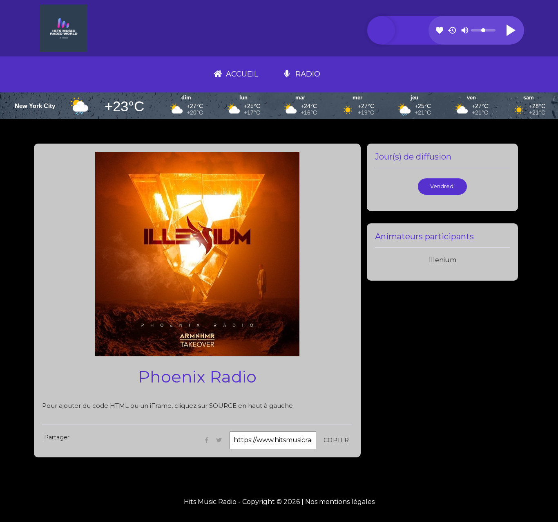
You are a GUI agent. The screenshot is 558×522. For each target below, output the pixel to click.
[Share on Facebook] (206, 440)
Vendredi (442, 186)
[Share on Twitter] (219, 440)
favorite (439, 30)
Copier (337, 440)
